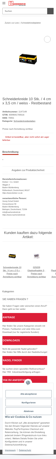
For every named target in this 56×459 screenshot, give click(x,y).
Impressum (10, 450)
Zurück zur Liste (12, 23)
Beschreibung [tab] (10, 152)
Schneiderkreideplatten (24, 121)
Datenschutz (25, 450)
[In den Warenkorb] (4, 32)
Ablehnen (29, 411)
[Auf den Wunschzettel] (47, 39)
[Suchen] (50, 11)
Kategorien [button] (8, 291)
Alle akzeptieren (28, 394)
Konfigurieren (29, 402)
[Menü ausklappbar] (3, 2)
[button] (41, 3)
